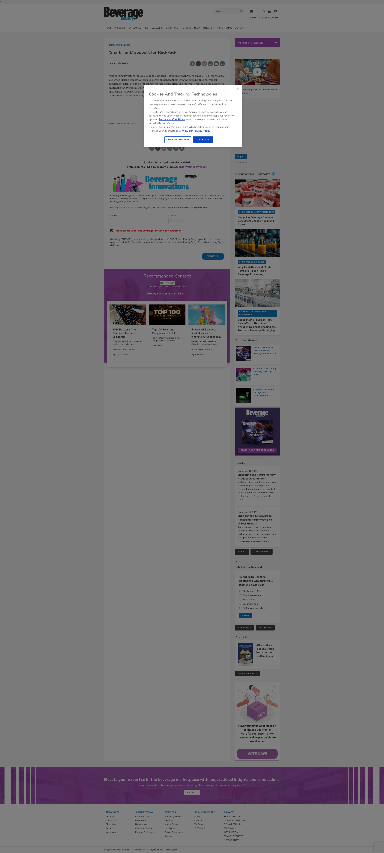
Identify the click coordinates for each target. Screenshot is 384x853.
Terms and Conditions (172, 119)
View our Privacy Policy (196, 131)
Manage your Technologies (178, 139)
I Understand (203, 139)
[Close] (237, 89)
